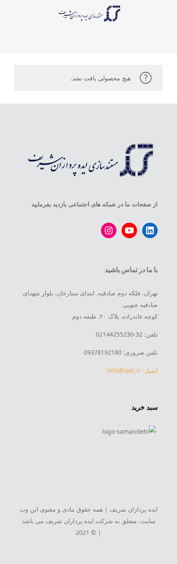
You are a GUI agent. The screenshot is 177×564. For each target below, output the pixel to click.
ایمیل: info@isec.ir (132, 370)
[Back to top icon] (88, 490)
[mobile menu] (165, 13)
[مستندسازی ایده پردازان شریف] (88, 13)
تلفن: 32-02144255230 (127, 334)
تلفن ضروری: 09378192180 (121, 352)
